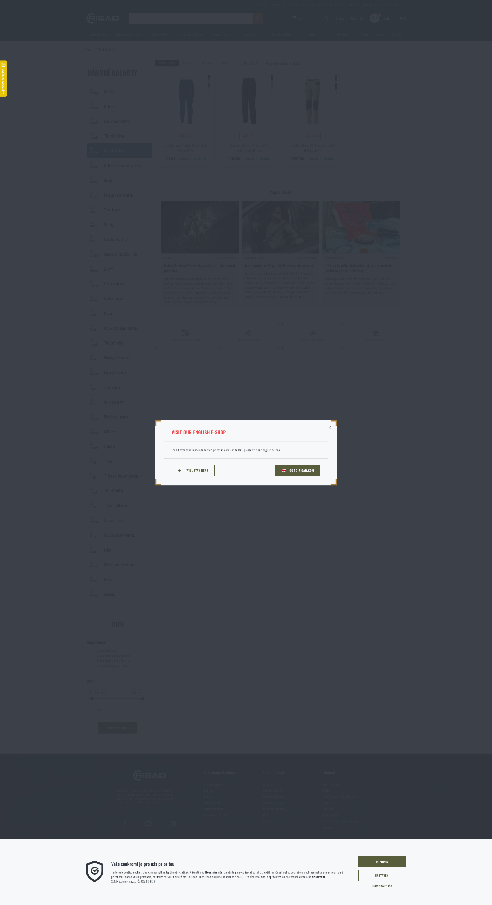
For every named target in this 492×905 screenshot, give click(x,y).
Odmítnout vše (382, 885)
